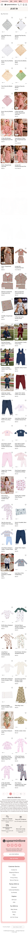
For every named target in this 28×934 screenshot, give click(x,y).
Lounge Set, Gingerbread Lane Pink (20, 165)
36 (20, 793)
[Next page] (24, 793)
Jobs (14, 902)
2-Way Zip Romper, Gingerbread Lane (20, 217)
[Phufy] (15, 1)
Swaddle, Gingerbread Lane (6, 316)
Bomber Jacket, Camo (20, 730)
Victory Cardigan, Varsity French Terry (6, 368)
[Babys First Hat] (20, 1)
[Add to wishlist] (12, 17)
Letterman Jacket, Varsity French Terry (6, 393)
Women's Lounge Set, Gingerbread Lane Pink (7, 192)
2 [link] (10, 793)
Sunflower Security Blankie (19, 87)
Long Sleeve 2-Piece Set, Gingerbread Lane (6, 243)
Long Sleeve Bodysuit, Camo (6, 731)
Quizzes (14, 912)
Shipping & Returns (14, 872)
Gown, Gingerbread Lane (6, 267)
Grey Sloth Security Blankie (6, 36)
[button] (19, 5)
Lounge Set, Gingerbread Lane (19, 267)
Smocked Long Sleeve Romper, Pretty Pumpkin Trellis (20, 680)
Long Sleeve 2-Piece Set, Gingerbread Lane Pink (20, 140)
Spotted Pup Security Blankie (20, 36)
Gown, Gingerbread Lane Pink (6, 165)
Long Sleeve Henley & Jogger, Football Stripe (7, 548)
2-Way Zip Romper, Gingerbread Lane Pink (7, 139)
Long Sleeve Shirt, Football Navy (19, 573)
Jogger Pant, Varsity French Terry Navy (6, 419)
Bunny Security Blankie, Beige (21, 61)
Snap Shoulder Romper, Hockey (7, 602)
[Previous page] (3, 793)
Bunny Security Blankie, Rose (7, 112)
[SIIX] (11, 1)
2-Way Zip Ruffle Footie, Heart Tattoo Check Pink (6, 784)
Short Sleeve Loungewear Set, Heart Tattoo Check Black (20, 784)
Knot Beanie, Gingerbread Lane (19, 243)
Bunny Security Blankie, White (7, 61)
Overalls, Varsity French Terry (21, 368)
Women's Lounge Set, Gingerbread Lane (6, 292)
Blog (14, 914)
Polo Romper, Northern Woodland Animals (20, 652)
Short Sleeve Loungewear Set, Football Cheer (5, 497)
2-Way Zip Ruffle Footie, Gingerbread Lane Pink (20, 113)
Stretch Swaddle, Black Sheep (20, 523)
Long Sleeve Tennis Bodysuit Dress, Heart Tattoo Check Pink (6, 758)
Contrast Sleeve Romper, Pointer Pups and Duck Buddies (20, 627)
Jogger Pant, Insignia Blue (20, 548)
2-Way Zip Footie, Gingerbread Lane (5, 217)
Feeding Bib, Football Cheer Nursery (20, 496)
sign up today (14, 858)
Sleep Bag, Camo (19, 705)
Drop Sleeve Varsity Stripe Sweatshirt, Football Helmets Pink (6, 445)
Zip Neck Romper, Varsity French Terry (6, 343)
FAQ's (14, 875)
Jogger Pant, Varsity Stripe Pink (6, 471)
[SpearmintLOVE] (5, 1)
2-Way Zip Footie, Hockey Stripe (19, 317)
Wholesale (14, 887)
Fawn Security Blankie (6, 86)
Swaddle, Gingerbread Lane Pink (20, 192)
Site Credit (14, 931)
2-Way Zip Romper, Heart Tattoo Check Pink (20, 758)
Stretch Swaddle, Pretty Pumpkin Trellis (6, 706)
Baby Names (14, 909)
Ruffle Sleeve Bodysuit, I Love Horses (7, 626)
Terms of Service (14, 880)
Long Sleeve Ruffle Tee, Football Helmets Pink (21, 419)
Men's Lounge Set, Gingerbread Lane (19, 292)
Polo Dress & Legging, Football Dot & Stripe (20, 471)
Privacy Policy (14, 877)
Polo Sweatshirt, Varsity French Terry (21, 343)
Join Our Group (14, 917)
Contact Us (14, 870)
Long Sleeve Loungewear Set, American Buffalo (5, 653)
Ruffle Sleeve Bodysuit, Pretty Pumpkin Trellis (7, 679)
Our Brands (14, 892)
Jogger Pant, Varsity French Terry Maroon (20, 393)
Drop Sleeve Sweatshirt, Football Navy (6, 574)
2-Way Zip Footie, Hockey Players (19, 602)
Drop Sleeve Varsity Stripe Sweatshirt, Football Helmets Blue (20, 445)
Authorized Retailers (14, 890)
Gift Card (14, 899)
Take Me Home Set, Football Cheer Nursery (7, 523)
